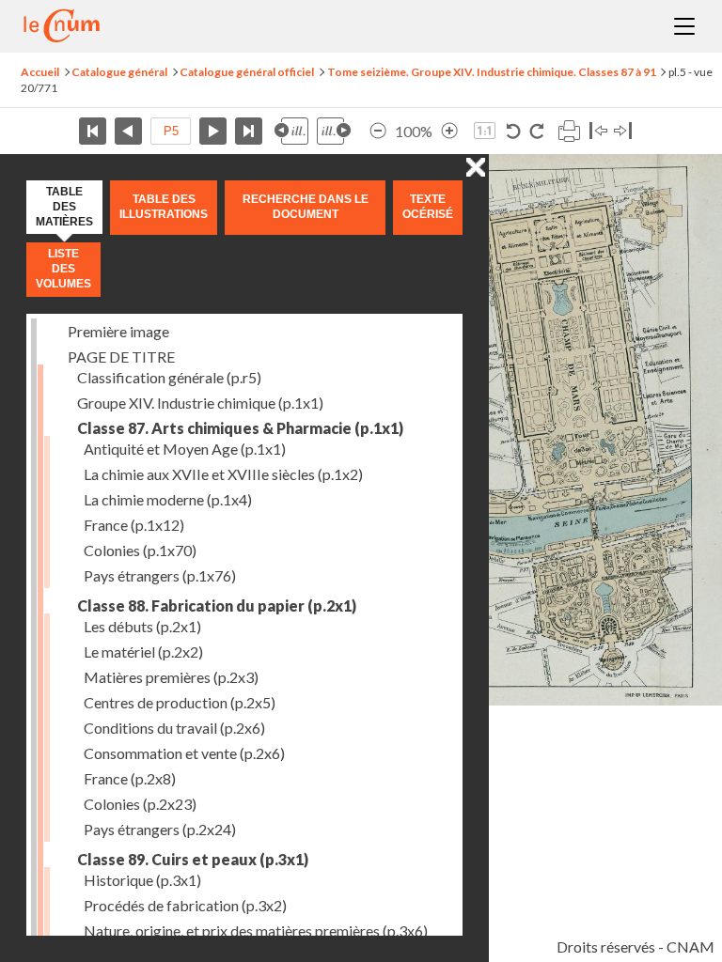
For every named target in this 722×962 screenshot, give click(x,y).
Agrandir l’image (449, 131)
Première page (92, 131)
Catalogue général (119, 72)
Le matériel (143, 651)
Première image (118, 331)
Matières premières (171, 677)
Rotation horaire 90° (536, 131)
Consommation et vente (184, 753)
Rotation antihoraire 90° (514, 131)
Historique (142, 880)
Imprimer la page (568, 131)
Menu (684, 26)
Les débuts (142, 626)
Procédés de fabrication (185, 905)
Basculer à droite (623, 131)
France (134, 525)
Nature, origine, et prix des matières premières (256, 930)
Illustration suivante (334, 131)
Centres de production (179, 702)
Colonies (140, 550)
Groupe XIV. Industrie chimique (200, 402)
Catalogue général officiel (247, 72)
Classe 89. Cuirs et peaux (192, 859)
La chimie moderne (168, 499)
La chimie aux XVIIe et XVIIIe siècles (223, 474)
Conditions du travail (174, 728)
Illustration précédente (291, 131)
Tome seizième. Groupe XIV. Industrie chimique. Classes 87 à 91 (491, 72)
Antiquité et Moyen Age (185, 449)
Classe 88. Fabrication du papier (216, 605)
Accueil (40, 72)
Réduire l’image (377, 131)
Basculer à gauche (598, 131)
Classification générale (169, 377)
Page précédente (128, 131)
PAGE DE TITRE (121, 356)
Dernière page (248, 131)
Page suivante (213, 131)
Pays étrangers (160, 575)
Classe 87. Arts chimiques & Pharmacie (240, 428)
